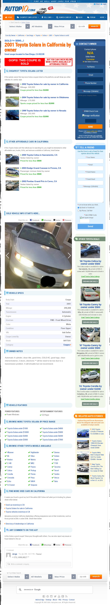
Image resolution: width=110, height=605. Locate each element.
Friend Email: (90, 179)
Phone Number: (90, 83)
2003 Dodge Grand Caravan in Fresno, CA (41, 168)
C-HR (9, 463)
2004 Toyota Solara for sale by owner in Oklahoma (45, 97)
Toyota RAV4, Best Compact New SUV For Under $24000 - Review (97, 456)
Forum (92, 17)
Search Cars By (65, 17)
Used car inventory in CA (15, 505)
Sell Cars (48, 17)
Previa (33, 474)
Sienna (56, 452)
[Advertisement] (38, 129)
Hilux (33, 456)
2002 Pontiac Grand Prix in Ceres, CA (39, 181)
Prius (33, 478)
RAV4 (33, 481)
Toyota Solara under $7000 (52, 439)
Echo (9, 481)
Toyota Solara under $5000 (52, 432)
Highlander (35, 452)
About (55, 600)
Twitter (57, 220)
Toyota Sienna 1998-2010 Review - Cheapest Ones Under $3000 (97, 444)
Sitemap (48, 600)
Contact (72, 600)
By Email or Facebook (86, 208)
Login (104, 4)
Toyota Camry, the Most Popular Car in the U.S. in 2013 (97, 478)
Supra (56, 459)
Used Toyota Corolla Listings (90, 399)
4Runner (10, 452)
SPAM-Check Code (90, 111)
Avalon (10, 459)
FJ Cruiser (11, 485)
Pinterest (68, 220)
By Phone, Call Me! (85, 210)
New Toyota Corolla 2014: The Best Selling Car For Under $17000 (97, 467)
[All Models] (41, 26)
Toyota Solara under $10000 (18, 432)
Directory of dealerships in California (20, 524)
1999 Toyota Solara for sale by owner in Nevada (44, 110)
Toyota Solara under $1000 (17, 428)
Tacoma (57, 467)
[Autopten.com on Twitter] (55, 596)
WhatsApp (47, 220)
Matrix (33, 459)
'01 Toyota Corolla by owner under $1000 (90, 387)
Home (10, 17)
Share (98, 4)
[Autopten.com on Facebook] (44, 596)
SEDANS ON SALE (89, 281)
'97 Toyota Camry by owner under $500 (90, 346)
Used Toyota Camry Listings (90, 317)
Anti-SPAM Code (90, 215)
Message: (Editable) (90, 91)
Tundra (56, 474)
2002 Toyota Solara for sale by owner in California (45, 84)
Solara (56, 456)
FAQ (59, 600)
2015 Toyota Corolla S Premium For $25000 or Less (97, 431)
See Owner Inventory (91, 62)
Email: (90, 75)
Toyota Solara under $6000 (52, 436)
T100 (56, 463)
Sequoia (34, 485)
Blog (80, 17)
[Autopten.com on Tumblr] (63, 596)
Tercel (56, 470)
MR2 (32, 463)
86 (8, 456)
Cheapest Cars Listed (28, 17)
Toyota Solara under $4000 (52, 428)
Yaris (56, 481)
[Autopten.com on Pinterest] (47, 596)
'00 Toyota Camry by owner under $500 (90, 306)
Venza (56, 478)
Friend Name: (90, 172)
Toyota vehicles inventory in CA (18, 512)
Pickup (33, 470)
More (102, 17)
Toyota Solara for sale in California (19, 508)
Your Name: (90, 157)
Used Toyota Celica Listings (90, 276)
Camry (9, 467)
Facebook (35, 220)
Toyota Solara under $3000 (17, 439)
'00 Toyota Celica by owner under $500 (90, 262)
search (94, 26)
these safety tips (92, 131)
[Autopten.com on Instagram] (51, 596)
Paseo (33, 467)
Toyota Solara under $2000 (17, 436)
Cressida (10, 478)
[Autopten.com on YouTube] (59, 596)
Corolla (10, 474)
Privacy (65, 600)
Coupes (66, 345)
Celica (9, 470)
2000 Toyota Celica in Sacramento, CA (39, 155)
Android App (39, 600)
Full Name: (90, 67)
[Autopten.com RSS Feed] (66, 596)
